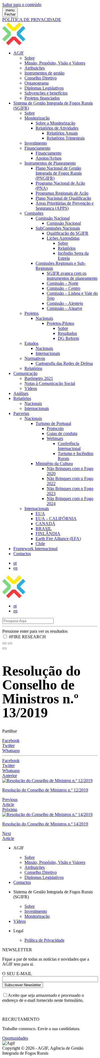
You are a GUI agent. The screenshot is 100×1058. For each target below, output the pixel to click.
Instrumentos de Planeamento (50, 163)
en (15, 568)
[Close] (4, 648)
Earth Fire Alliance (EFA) (58, 538)
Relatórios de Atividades (57, 128)
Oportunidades (15, 1038)
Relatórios (67, 248)
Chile (40, 543)
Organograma (36, 83)
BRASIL (44, 528)
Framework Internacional (35, 548)
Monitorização (37, 118)
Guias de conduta (62, 433)
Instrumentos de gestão (44, 73)
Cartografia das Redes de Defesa (64, 363)
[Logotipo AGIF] (50, 596)
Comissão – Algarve (64, 308)
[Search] (10, 643)
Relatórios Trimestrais (66, 138)
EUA (40, 513)
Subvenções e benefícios (46, 93)
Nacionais (44, 318)
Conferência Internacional (69, 446)
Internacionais (48, 353)
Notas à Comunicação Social (49, 383)
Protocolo (55, 428)
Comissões (33, 213)
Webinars (55, 438)
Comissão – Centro (63, 288)
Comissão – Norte (62, 283)
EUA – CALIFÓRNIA (56, 518)
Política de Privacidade (44, 940)
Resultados (67, 333)
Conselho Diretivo (40, 78)
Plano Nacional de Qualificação (63, 198)
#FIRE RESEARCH (27, 636)
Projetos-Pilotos (60, 323)
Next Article (8, 836)
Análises (20, 393)
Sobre (29, 58)
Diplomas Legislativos (44, 88)
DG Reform (68, 338)
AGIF (18, 53)
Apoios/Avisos (48, 158)
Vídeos (30, 388)
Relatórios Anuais (62, 133)
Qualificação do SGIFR (67, 233)
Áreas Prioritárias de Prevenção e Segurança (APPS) (65, 206)
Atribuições (34, 68)
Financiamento (37, 148)
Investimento (35, 143)
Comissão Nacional (53, 218)
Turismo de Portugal (53, 423)
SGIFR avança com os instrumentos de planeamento (72, 276)
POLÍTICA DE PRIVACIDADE (31, 19)
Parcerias (21, 413)
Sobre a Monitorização (55, 123)
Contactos (22, 553)
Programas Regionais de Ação (62, 193)
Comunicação (25, 373)
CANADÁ (45, 523)
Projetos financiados (42, 98)
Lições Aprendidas (63, 238)
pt (15, 563)
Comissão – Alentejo (65, 303)
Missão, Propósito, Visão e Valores (54, 63)
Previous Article (10, 802)
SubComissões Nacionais (58, 228)
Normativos (34, 358)
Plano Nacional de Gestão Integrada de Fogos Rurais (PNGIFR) (59, 173)
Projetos (31, 313)
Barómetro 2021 (38, 378)
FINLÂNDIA (48, 533)
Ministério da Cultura (54, 463)
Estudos (31, 343)
